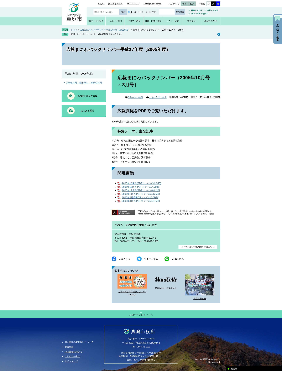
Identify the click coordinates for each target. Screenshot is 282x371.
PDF (154, 12)
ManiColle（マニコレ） (166, 288)
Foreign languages (152, 3)
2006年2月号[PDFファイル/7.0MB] (140, 197)
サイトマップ (133, 3)
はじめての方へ (115, 3)
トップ (73, 30)
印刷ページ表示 (135, 97)
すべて (133, 12)
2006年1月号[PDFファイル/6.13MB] (141, 194)
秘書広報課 (120, 234)
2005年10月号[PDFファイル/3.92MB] (141, 183)
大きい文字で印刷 (158, 97)
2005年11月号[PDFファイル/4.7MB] (140, 187)
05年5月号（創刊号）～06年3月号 (84, 82)
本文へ (101, 3)
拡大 (192, 3)
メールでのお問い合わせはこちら (197, 246)
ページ (144, 12)
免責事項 (69, 347)
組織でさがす (196, 10)
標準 (184, 3)
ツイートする (151, 259)
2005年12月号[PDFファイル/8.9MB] (141, 190)
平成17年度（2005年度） (80, 73)
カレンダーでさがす (199, 13)
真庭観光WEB (199, 298)
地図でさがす (212, 10)
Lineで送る (178, 259)
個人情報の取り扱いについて (79, 342)
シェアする (124, 259)
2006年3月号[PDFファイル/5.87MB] (141, 201)
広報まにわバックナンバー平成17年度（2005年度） (105, 30)
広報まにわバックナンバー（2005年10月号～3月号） (96, 34)
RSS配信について (73, 351)
